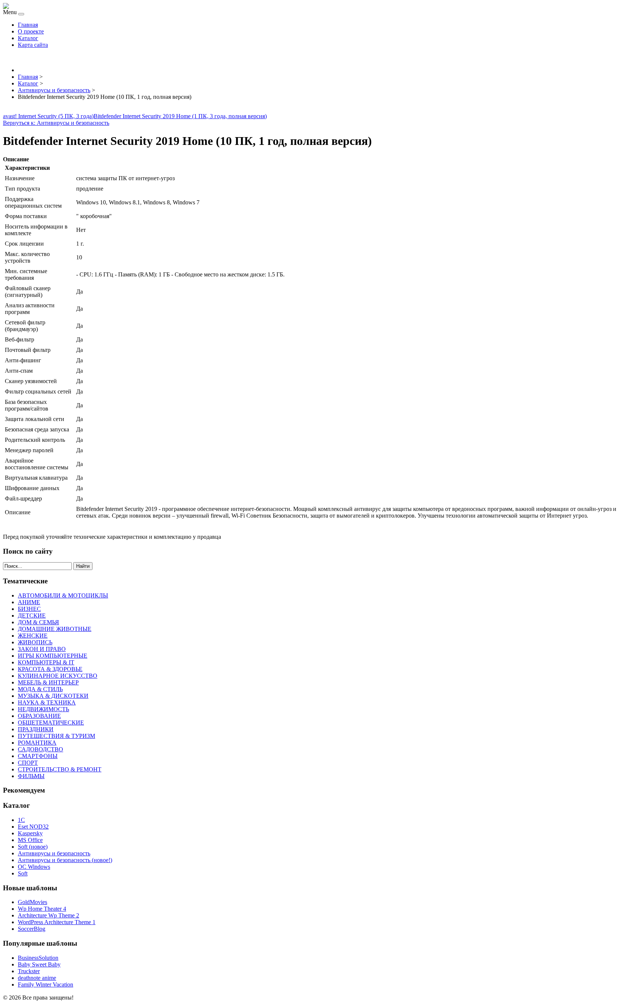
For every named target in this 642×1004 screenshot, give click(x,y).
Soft (22, 873)
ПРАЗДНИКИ (36, 729)
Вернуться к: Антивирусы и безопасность (56, 123)
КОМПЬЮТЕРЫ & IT (46, 662)
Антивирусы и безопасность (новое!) (65, 860)
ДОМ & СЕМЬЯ (38, 622)
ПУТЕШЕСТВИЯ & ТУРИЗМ (56, 736)
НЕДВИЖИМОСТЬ (43, 709)
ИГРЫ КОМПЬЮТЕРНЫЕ (52, 655)
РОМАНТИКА (37, 742)
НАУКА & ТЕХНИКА (47, 702)
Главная (28, 25)
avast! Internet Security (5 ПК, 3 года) (48, 116)
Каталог (28, 38)
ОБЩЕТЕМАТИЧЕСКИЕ (51, 722)
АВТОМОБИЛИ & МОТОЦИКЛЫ (63, 595)
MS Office (30, 840)
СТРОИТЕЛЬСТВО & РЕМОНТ (59, 769)
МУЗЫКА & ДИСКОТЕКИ (53, 696)
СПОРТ (28, 763)
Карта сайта (33, 45)
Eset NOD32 (33, 826)
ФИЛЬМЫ (31, 776)
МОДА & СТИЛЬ (40, 689)
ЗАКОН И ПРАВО (42, 649)
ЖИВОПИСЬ (35, 642)
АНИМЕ (29, 602)
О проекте (31, 31)
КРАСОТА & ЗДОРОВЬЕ (50, 669)
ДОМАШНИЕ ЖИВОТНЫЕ (54, 629)
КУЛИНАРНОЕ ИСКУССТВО (57, 676)
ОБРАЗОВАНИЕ (39, 716)
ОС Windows (34, 867)
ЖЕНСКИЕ (33, 635)
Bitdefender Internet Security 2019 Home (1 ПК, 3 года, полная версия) (180, 116)
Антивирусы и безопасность (54, 853)
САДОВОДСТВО (40, 749)
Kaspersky (30, 833)
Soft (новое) (33, 846)
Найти (83, 566)
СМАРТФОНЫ (38, 756)
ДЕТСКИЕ (32, 615)
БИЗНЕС (29, 609)
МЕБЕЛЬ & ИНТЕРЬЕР (48, 682)
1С (21, 820)
